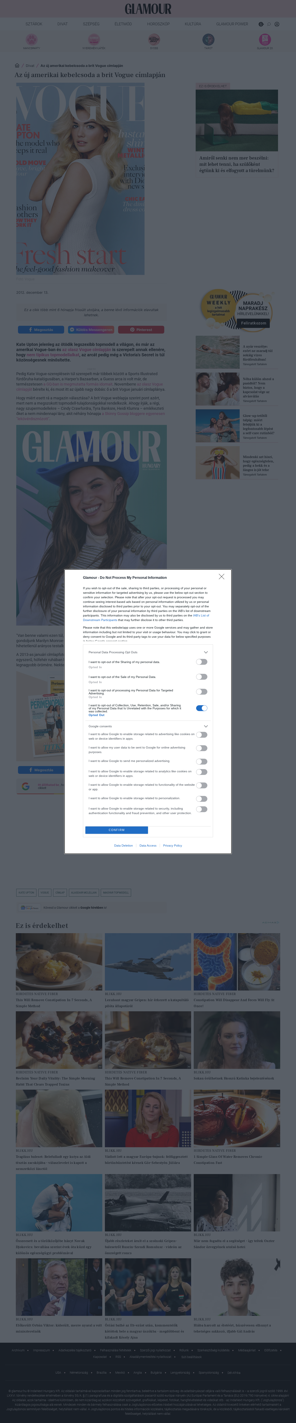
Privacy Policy (172, 845)
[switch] (201, 662)
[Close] (223, 578)
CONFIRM (117, 830)
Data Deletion (123, 845)
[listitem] (148, 652)
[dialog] (148, 712)
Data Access (148, 845)
